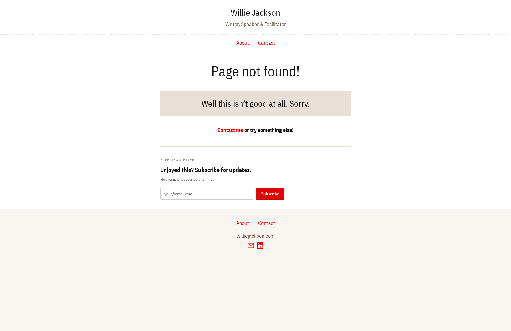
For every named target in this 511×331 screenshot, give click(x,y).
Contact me (230, 130)
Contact (266, 42)
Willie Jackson (255, 12)
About (242, 42)
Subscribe (270, 193)
